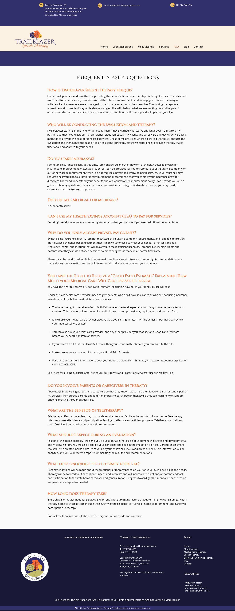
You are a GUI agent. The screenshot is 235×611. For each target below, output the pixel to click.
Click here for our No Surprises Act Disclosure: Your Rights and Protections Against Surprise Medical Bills (110, 373)
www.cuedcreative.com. (139, 608)
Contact (188, 563)
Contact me (55, 516)
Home (187, 546)
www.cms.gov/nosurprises (168, 360)
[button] (164, 47)
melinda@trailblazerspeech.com (125, 5)
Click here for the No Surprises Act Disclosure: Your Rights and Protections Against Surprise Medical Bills (117, 600)
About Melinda (191, 549)
